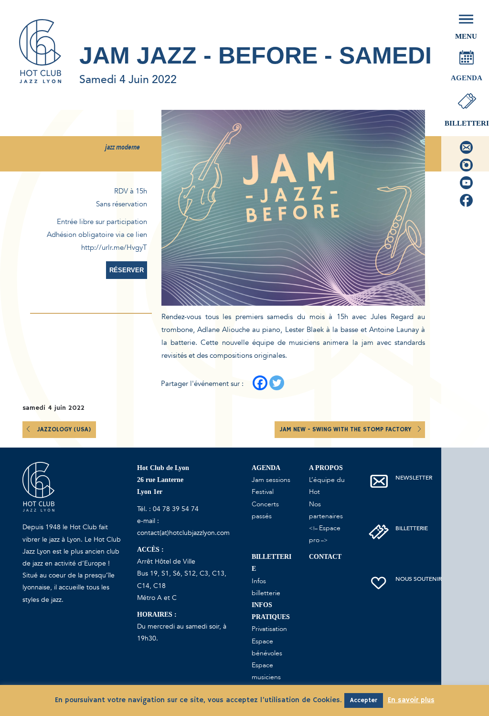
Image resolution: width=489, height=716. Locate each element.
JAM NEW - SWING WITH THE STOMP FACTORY (346, 430)
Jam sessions (271, 479)
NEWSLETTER (413, 477)
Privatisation (269, 628)
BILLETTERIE (411, 528)
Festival (263, 491)
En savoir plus (411, 700)
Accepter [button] (363, 700)
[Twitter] (276, 382)
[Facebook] (260, 382)
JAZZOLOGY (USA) (64, 430)
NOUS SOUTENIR (418, 579)
